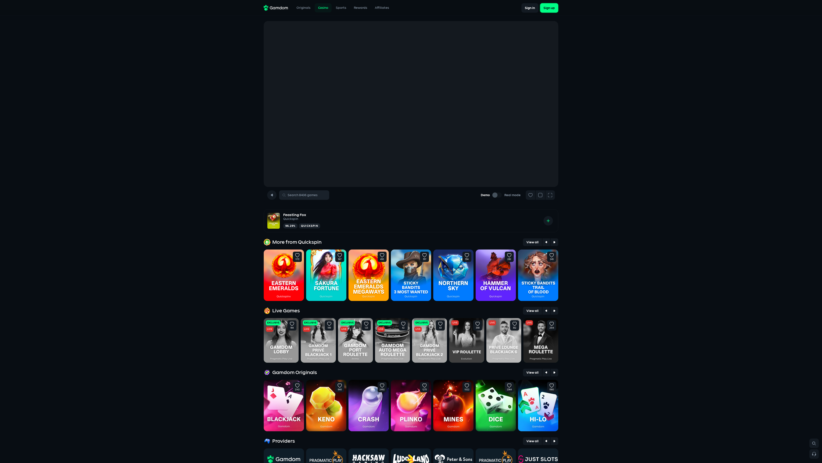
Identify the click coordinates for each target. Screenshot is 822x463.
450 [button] (382, 259)
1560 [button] (551, 390)
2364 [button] (509, 390)
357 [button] (424, 259)
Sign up (549, 8)
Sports (341, 8)
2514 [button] (551, 328)
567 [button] (339, 259)
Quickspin (290, 219)
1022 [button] (467, 390)
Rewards (360, 8)
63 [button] (440, 328)
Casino (323, 8)
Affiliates (382, 8)
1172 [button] (297, 259)
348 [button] (477, 328)
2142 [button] (297, 390)
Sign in (530, 8)
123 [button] (366, 328)
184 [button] (292, 328)
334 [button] (467, 259)
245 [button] (552, 259)
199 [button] (329, 328)
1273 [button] (424, 390)
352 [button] (514, 328)
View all (532, 242)
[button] (297, 255)
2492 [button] (382, 390)
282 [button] (509, 259)
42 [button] (403, 328)
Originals (303, 8)
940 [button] (340, 390)
